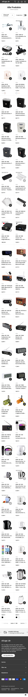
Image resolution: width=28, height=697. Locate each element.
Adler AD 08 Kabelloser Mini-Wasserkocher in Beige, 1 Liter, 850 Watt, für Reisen (6, 86)
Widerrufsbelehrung (15, 688)
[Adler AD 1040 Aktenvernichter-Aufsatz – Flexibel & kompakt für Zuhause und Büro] (6, 177)
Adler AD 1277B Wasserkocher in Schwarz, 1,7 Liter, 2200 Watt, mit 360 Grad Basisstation (6, 610)
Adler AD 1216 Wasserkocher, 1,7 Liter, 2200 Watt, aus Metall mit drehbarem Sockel (6, 486)
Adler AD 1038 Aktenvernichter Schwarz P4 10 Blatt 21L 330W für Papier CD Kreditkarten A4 (6, 138)
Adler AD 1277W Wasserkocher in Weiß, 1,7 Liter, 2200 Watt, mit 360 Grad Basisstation (21, 610)
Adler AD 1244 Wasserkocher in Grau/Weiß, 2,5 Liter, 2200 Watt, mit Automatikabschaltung (21, 535)
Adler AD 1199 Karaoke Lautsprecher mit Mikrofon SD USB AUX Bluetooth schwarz (6, 461)
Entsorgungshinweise (5, 688)
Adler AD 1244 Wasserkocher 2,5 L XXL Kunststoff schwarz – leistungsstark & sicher (6, 535)
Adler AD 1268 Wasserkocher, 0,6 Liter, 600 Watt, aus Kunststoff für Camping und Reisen (6, 585)
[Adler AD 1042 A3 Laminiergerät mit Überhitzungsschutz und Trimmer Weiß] (21, 177)
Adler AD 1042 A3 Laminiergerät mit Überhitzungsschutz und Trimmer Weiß (21, 188)
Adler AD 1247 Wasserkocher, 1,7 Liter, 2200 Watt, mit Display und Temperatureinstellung (6, 560)
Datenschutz (3, 689)
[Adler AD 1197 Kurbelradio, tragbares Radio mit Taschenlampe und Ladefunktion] (21, 400)
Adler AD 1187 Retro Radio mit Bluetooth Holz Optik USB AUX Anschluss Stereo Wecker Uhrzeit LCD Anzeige (21, 312)
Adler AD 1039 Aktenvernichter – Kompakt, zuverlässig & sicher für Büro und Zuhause (21, 163)
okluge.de (6, 686)
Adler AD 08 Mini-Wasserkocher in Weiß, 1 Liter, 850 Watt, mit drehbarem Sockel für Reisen (21, 86)
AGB (8, 689)
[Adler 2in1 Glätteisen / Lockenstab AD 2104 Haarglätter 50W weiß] (6, 25)
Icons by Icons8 (12, 686)
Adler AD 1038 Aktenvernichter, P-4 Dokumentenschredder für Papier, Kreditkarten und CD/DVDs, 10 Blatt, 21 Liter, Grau (6, 163)
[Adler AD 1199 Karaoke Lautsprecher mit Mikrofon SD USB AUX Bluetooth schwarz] (6, 450)
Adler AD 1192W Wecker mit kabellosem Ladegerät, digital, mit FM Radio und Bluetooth (6, 361)
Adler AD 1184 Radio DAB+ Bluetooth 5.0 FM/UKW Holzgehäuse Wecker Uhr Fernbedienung (6, 287)
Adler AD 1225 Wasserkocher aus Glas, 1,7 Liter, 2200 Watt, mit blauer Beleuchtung (6, 510)
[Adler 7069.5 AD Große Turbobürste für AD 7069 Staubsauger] (21, 50)
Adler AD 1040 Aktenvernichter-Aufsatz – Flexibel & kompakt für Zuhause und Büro (6, 188)
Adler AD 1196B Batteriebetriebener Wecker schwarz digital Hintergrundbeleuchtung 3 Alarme (21, 386)
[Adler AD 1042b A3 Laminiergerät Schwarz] (21, 201)
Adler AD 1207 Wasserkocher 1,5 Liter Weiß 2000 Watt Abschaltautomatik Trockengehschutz (21, 461)
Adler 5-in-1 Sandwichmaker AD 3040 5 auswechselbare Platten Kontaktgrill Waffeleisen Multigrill (6, 61)
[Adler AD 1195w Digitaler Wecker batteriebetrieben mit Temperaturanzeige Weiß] (6, 375)
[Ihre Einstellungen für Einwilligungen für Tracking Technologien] (25, 694)
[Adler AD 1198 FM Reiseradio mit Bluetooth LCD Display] (6, 425)
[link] (5, 623)
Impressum (13, 689)
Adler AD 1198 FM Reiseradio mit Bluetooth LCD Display (6, 436)
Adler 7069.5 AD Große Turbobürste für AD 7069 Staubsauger (21, 61)
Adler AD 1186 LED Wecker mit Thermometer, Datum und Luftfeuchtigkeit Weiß (6, 312)
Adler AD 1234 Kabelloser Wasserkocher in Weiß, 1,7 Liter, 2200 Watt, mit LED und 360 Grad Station (21, 510)
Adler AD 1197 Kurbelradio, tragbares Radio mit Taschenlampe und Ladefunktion (21, 411)
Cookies (21, 688)
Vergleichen (19, 15)
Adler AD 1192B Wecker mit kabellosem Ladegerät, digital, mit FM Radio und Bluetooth (21, 337)
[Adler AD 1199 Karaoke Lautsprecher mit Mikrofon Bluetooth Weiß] (21, 425)
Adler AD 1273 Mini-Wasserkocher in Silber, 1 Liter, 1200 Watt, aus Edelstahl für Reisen (21, 585)
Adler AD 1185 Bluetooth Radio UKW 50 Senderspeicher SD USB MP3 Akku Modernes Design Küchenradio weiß (21, 287)
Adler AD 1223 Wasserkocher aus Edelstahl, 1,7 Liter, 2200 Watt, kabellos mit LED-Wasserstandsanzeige (21, 486)
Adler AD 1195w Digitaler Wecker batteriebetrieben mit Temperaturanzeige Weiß (6, 386)
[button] (21, 1)
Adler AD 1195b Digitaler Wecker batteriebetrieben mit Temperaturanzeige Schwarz (21, 361)
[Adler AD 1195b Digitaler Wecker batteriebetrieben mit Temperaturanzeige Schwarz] (21, 351)
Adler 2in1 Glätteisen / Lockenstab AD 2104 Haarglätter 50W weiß (6, 36)
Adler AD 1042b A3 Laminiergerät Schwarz (20, 212)
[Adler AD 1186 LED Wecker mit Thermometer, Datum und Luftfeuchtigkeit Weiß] (6, 301)
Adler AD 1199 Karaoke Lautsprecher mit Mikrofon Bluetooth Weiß (21, 436)
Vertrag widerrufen (8, 655)
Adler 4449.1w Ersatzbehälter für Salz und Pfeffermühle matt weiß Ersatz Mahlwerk (21, 36)
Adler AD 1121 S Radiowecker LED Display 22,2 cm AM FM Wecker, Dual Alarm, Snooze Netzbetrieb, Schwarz (6, 262)
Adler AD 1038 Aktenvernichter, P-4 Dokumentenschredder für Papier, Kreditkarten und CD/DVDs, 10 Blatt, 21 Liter (21, 138)
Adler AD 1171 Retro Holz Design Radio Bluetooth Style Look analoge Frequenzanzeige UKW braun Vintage (21, 262)
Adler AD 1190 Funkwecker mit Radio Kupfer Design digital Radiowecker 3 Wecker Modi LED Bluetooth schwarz (6, 337)
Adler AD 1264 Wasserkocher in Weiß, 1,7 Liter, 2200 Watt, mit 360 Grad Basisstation (21, 560)
